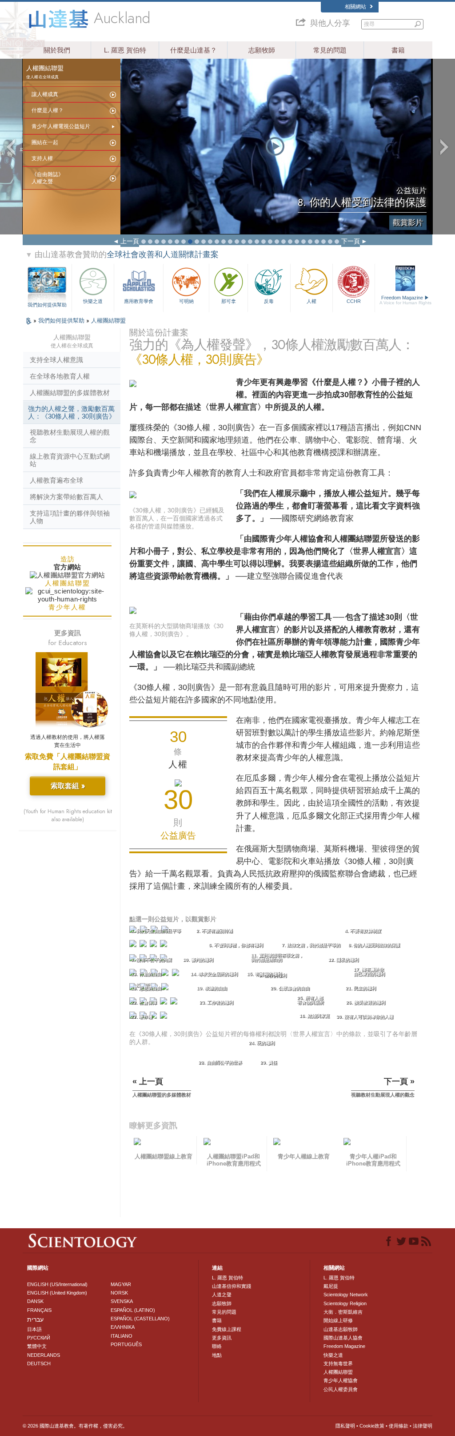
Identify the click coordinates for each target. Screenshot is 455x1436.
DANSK (35, 1301)
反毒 (269, 301)
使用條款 (398, 1425)
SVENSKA (122, 1301)
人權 (311, 301)
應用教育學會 (138, 301)
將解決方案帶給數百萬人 (66, 496)
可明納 (186, 301)
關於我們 (57, 50)
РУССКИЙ (38, 1337)
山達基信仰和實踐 (231, 1286)
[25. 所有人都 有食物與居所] (164, 1002)
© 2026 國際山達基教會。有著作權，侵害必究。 (75, 1425)
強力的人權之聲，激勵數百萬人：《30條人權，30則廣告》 (72, 412)
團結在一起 (45, 142)
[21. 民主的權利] (166, 988)
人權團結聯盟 (108, 320)
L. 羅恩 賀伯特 (125, 50)
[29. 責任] (154, 1017)
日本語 (34, 1329)
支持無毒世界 (338, 1363)
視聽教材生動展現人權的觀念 (70, 436)
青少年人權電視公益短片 (61, 126)
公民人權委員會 (340, 1389)
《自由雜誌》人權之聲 (48, 178)
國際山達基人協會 (343, 1337)
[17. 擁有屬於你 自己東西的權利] (176, 974)
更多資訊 (221, 1337)
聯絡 (217, 1346)
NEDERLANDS (43, 1355)
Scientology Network (345, 1294)
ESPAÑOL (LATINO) (133, 1310)
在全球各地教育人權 (60, 376)
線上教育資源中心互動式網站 (70, 460)
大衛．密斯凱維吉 (343, 1312)
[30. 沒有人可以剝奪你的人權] (164, 1017)
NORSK (119, 1292)
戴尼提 (330, 1286)
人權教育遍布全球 (56, 480)
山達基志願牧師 (340, 1329)
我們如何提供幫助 (47, 304)
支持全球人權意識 (56, 359)
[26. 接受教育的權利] (174, 1002)
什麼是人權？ (48, 110)
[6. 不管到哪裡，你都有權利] (144, 945)
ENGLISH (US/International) (57, 1284)
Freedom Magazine (405, 300)
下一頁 (350, 241)
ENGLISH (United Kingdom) (57, 1292)
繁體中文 (37, 1346)
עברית (35, 1319)
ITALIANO (121, 1336)
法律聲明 (422, 1425)
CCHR (354, 301)
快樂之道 (93, 301)
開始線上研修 (338, 1320)
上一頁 (129, 241)
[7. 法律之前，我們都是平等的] (154, 945)
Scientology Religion (345, 1303)
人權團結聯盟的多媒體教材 (70, 392)
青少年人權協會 (340, 1380)
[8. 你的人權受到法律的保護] (164, 945)
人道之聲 (221, 1294)
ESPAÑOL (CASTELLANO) (140, 1318)
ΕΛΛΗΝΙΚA (123, 1327)
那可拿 (228, 301)
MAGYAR (121, 1284)
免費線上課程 (226, 1329)
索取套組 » (68, 786)
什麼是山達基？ (193, 50)
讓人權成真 (45, 94)
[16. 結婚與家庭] (166, 974)
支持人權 (42, 158)
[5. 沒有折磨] (133, 945)
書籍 (398, 50)
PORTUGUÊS (126, 1344)
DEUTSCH (39, 1363)
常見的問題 (330, 50)
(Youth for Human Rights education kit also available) (68, 815)
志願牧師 (261, 50)
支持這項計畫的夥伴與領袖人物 (70, 516)
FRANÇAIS (39, 1310)
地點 (217, 1355)
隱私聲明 (345, 1425)
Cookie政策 (371, 1425)
